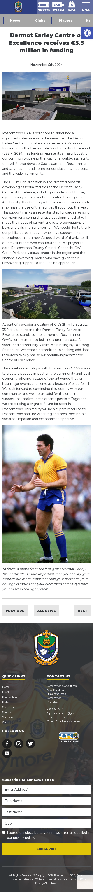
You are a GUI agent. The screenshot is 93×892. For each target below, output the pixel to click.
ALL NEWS (46, 611)
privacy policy (23, 838)
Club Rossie (51, 883)
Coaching (8, 707)
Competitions (10, 697)
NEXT (82, 611)
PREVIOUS (15, 611)
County (6, 712)
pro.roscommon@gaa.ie (63, 713)
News (15, 21)
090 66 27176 (56, 709)
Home (5, 686)
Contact (7, 722)
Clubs (40, 21)
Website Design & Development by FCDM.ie (61, 879)
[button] (87, 33)
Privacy (39, 883)
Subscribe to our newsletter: (28, 780)
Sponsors (7, 717)
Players (65, 21)
